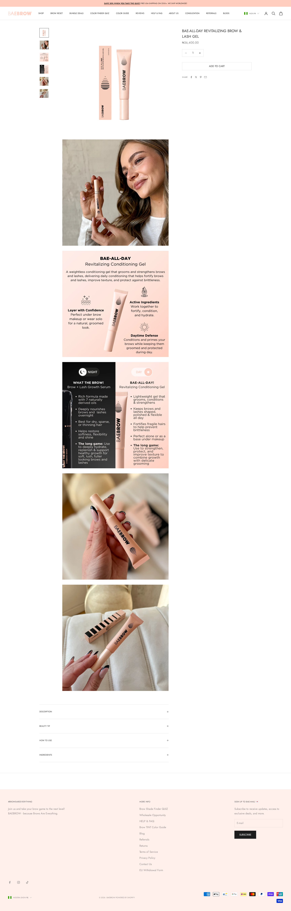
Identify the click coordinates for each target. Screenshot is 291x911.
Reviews (140, 13)
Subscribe (245, 835)
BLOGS (226, 13)
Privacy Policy (147, 858)
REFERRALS (211, 13)
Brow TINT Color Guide (152, 827)
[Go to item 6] (44, 93)
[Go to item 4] (44, 69)
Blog (142, 833)
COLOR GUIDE (122, 13)
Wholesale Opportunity (152, 815)
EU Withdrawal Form (151, 870)
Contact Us (145, 864)
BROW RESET (57, 13)
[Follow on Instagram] (18, 882)
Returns (143, 846)
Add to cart (217, 66)
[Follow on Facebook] (9, 882)
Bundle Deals (77, 13)
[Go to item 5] (44, 81)
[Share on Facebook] (191, 77)
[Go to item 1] (44, 33)
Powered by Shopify (125, 897)
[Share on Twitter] (196, 77)
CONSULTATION (192, 13)
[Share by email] (205, 77)
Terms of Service (148, 852)
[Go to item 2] (44, 45)
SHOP (41, 13)
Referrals (144, 839)
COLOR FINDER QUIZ (99, 13)
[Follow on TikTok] (27, 882)
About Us (174, 13)
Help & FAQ (156, 13)
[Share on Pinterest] (200, 77)
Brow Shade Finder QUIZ (153, 809)
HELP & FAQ (146, 821)
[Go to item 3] (44, 57)
